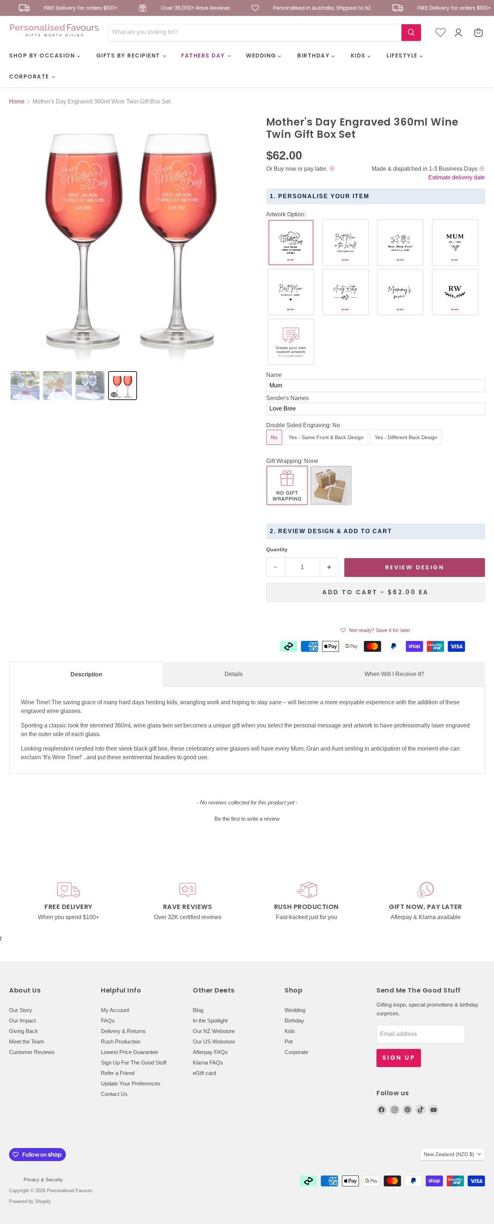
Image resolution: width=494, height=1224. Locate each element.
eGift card (204, 1073)
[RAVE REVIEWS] (187, 901)
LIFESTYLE (403, 55)
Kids (290, 1031)
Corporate (296, 1052)
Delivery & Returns (123, 1031)
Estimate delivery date (456, 177)
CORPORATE (30, 76)
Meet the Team (26, 1041)
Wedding (295, 1010)
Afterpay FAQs (210, 1052)
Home (17, 101)
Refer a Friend (118, 1073)
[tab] (24, 385)
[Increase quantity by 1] (329, 567)
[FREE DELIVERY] (68, 901)
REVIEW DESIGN (414, 567)
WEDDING (262, 55)
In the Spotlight (210, 1020)
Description (86, 674)
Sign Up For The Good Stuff (133, 1062)
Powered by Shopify (30, 1201)
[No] (275, 446)
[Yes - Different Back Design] (407, 446)
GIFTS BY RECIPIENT (129, 55)
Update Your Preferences (131, 1083)
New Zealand (449, 1154)
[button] (375, 214)
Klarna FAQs (208, 1062)
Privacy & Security (43, 1179)
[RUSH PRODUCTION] (306, 901)
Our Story (20, 1010)
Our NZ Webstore (214, 1031)
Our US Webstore (214, 1041)
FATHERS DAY (204, 55)
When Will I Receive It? (394, 674)
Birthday (294, 1020)
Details (234, 674)
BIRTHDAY (314, 55)
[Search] (411, 32)
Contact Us (114, 1094)
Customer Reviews (32, 1052)
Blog (198, 1010)
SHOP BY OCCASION (43, 55)
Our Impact (22, 1020)
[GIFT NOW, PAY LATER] (425, 901)
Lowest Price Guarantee (129, 1052)
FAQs (108, 1020)
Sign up (398, 1057)
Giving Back (23, 1031)
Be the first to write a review (247, 819)
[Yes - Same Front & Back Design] (327, 446)
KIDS (359, 55)
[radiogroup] (375, 294)
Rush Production (120, 1041)
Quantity (277, 549)
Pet (289, 1041)
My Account (115, 1010)
